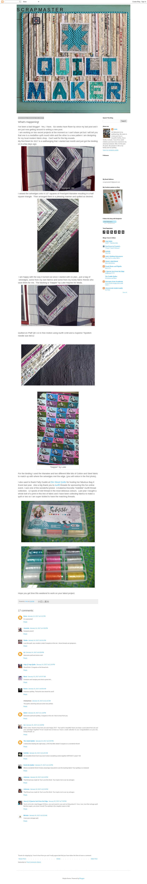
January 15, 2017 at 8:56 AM (37, 688)
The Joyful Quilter (29, 741)
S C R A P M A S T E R (40, 9)
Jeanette (26, 628)
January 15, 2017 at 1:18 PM (37, 713)
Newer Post (22, 859)
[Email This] (39, 601)
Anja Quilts (108, 241)
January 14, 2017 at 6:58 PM (35, 652)
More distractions (110, 263)
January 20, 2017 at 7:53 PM (57, 801)
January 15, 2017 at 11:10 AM (41, 701)
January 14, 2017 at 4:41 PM (36, 616)
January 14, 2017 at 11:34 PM (45, 664)
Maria (25, 676)
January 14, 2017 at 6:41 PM (37, 640)
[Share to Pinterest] (48, 601)
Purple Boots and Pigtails (113, 266)
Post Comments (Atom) (34, 862)
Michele (26, 815)
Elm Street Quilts (58, 482)
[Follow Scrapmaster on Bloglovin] (109, 223)
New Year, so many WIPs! (112, 258)
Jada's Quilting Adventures (114, 256)
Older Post (94, 859)
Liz (24, 652)
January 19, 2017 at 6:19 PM (39, 777)
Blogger (81, 878)
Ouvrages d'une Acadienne (114, 281)
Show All (125, 292)
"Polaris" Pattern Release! (112, 248)
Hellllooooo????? (110, 273)
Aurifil (57, 485)
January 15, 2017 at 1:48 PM (35, 725)
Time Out (107, 253)
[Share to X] (43, 601)
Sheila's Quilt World (111, 261)
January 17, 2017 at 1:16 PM (44, 765)
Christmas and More (111, 278)
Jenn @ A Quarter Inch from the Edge (36, 801)
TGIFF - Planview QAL (111, 243)
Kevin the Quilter (29, 765)
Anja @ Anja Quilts (30, 664)
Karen (26, 688)
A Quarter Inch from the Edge (114, 271)
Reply (25, 622)
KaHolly (26, 753)
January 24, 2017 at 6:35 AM (38, 815)
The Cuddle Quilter (111, 276)
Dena (25, 616)
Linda (115, 129)
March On (108, 268)
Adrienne (27, 777)
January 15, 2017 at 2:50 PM (45, 741)
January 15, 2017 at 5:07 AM (37, 676)
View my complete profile (110, 150)
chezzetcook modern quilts (114, 288)
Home (58, 859)
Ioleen (25, 713)
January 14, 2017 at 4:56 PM (39, 628)
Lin (24, 725)
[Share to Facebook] (46, 601)
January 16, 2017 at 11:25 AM (38, 753)
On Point (107, 290)
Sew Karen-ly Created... (113, 246)
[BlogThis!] (41, 601)
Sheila (26, 640)
